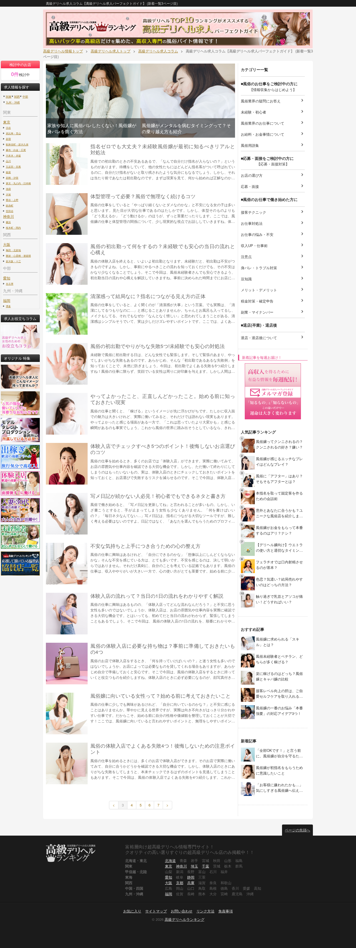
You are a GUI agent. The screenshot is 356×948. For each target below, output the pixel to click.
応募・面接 (273, 186)
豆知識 (273, 278)
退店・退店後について (273, 337)
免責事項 (225, 911)
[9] (248, 583)
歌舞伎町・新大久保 (17, 144)
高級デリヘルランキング (184, 919)
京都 (179, 882)
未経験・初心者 (273, 112)
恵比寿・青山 (13, 133)
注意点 (273, 256)
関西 (17, 97)
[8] (248, 565)
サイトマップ (156, 911)
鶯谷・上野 (12, 200)
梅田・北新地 (13, 250)
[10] (248, 600)
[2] (248, 462)
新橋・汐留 (12, 178)
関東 (8, 97)
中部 (25, 97)
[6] (248, 531)
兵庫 (190, 882)
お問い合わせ (181, 911)
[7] (248, 548)
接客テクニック (273, 212)
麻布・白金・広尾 (16, 150)
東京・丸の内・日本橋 (18, 183)
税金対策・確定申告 (273, 301)
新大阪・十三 (13, 261)
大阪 (168, 882)
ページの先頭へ (297, 830)
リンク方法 (205, 911)
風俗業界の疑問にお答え (273, 101)
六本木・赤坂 (13, 155)
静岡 (190, 877)
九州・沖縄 (13, 102)
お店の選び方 (273, 175)
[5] (248, 514)
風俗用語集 (273, 145)
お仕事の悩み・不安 (273, 234)
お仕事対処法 (273, 223)
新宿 (8, 139)
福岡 (6, 300)
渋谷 (8, 128)
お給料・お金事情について (273, 134)
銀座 (8, 172)
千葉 (205, 866)
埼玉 (194, 866)
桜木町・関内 (13, 228)
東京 (6, 122)
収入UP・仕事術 (273, 245)
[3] (248, 479)
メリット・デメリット (273, 290)
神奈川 (181, 866)
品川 (8, 161)
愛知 (168, 877)
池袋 (8, 189)
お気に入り (132, 911)
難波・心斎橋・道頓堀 (18, 256)
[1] (248, 445)
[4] (248, 497)
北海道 (170, 860)
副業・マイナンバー (273, 312)
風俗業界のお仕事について (273, 123)
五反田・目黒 (13, 166)
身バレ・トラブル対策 (273, 267)
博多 (8, 306)
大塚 (8, 194)
